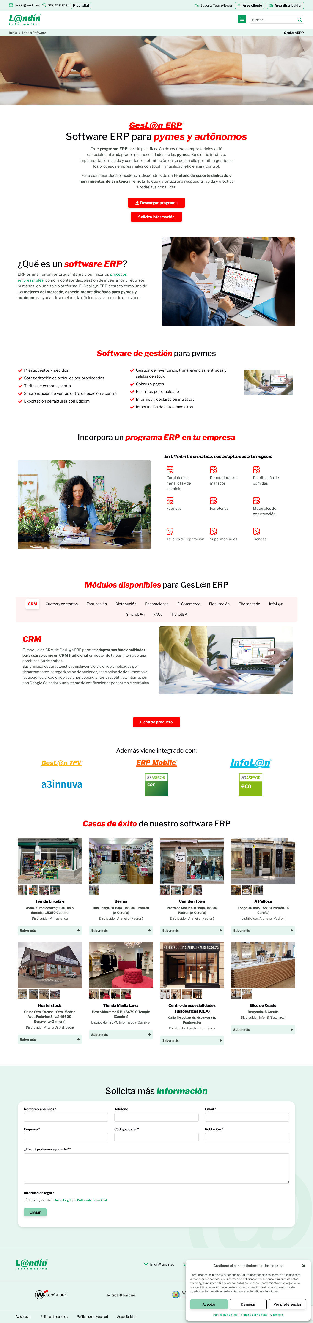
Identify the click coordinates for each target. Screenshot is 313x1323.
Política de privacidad (253, 1314)
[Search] (300, 19)
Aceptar (208, 1304)
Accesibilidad (126, 1316)
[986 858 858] (185, 1264)
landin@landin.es (162, 1264)
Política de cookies (225, 1314)
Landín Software (34, 33)
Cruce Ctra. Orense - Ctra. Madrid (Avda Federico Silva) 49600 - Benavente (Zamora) (50, 1016)
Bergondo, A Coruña (263, 1012)
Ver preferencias (288, 1304)
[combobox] (274, 19)
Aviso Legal (63, 1200)
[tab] (32, 604)
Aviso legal (277, 1314)
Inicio (13, 33)
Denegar (248, 1304)
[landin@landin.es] (146, 1264)
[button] (304, 1265)
